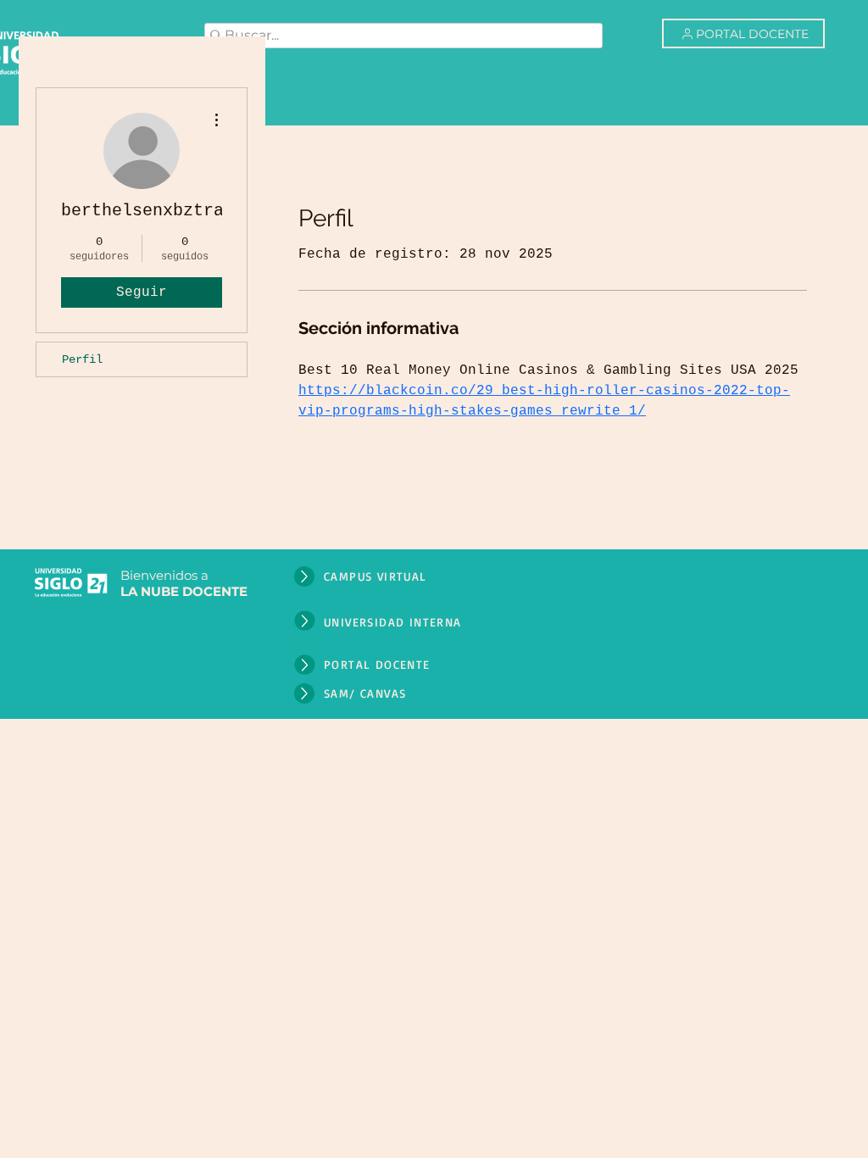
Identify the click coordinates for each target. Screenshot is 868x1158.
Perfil (82, 359)
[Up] (304, 576)
